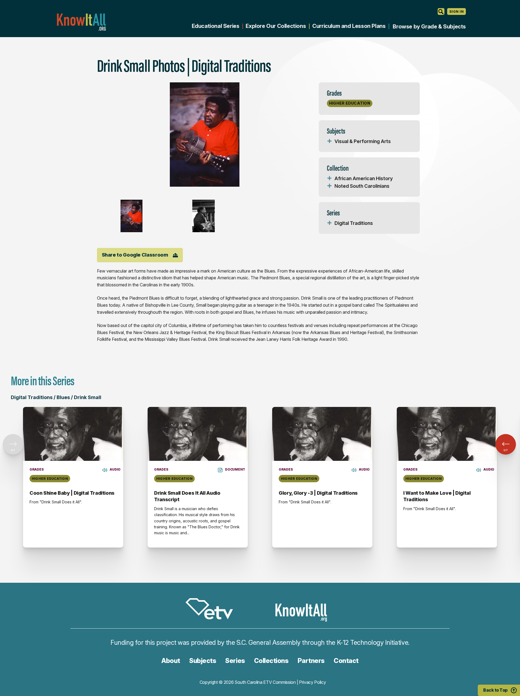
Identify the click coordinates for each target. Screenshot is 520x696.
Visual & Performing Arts (362, 141)
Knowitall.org (81, 22)
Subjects (202, 661)
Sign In (456, 11)
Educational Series (215, 26)
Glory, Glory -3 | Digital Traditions (318, 493)
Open (329, 141)
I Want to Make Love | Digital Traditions (437, 496)
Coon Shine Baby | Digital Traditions (72, 493)
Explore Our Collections (276, 26)
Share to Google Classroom (135, 255)
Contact (346, 661)
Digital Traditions (353, 223)
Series (235, 661)
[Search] (441, 11)
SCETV (212, 609)
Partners (311, 661)
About (170, 661)
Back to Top (495, 690)
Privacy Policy (312, 682)
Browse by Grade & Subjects (429, 26)
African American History (363, 178)
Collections (271, 661)
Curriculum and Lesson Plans (348, 26)
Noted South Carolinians (361, 186)
